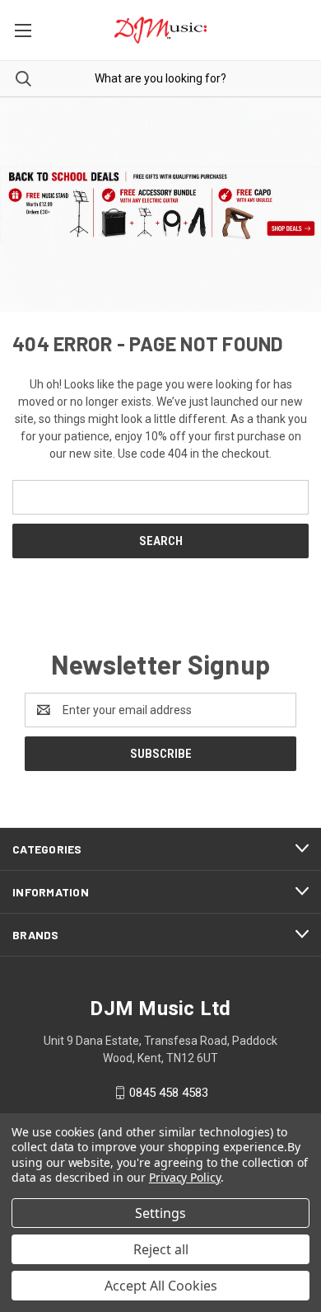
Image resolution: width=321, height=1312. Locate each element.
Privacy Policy (185, 1177)
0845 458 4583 (168, 1092)
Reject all (160, 1249)
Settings (160, 1213)
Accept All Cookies (161, 1286)
